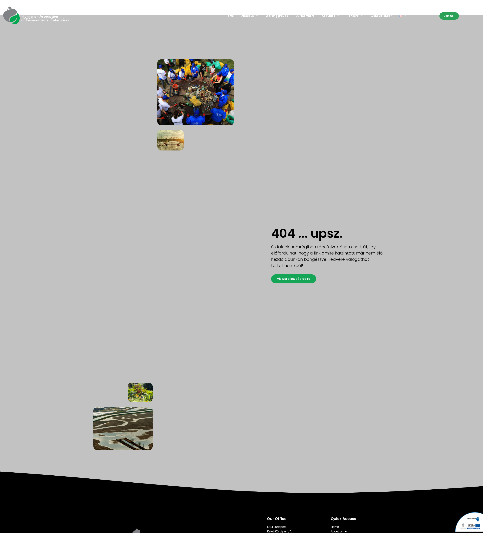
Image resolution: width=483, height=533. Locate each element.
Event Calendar (381, 16)
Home (230, 16)
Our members (304, 16)
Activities (328, 16)
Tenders (352, 16)
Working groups (277, 16)
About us (247, 16)
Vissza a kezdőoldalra (293, 279)
